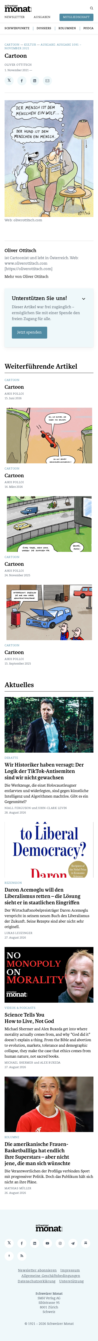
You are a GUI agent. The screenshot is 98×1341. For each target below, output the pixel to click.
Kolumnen (67, 28)
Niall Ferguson (18, 808)
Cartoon (12, 45)
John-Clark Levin (52, 808)
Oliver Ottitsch (18, 65)
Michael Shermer (19, 1063)
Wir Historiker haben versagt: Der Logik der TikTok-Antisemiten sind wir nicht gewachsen (44, 771)
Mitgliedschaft (76, 17)
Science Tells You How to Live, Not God (29, 1018)
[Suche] (91, 8)
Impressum (70, 1270)
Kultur (30, 45)
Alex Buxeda (50, 1063)
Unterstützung (71, 1281)
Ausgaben (42, 17)
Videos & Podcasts (20, 1008)
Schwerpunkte (17, 28)
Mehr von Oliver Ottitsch (27, 277)
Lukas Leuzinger (19, 933)
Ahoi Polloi (14, 394)
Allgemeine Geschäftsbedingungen (50, 1276)
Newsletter (15, 17)
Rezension (13, 883)
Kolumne (12, 1137)
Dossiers (44, 28)
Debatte (11, 758)
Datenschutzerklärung (37, 1281)
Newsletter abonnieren (37, 1270)
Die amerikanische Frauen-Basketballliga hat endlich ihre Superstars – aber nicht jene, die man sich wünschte (37, 1154)
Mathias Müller (18, 1188)
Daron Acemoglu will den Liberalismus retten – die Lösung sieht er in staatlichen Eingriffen (42, 896)
